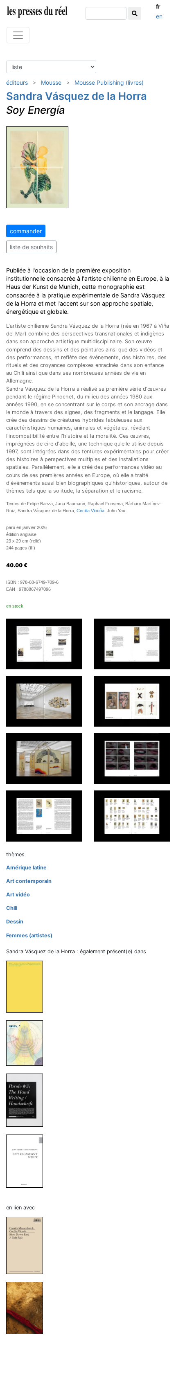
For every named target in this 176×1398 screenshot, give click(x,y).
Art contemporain (29, 881)
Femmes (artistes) (29, 935)
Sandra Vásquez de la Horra (76, 96)
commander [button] (26, 230)
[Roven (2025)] (28, 1043)
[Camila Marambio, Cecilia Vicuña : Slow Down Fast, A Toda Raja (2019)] (28, 1245)
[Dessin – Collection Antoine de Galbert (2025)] (28, 986)
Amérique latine (26, 867)
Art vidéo (18, 894)
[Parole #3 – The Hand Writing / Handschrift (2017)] (28, 1100)
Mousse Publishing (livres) (109, 82)
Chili (11, 908)
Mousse (51, 82)
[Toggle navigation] (18, 35)
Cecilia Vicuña (90, 510)
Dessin (14, 921)
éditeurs (17, 82)
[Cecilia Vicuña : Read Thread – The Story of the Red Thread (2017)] (28, 1308)
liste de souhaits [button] (31, 246)
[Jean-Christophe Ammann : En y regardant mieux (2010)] (28, 1161)
